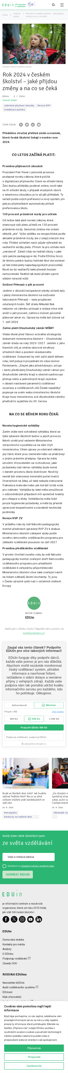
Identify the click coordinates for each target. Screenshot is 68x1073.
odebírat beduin (18, 874)
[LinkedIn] (38, 919)
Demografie (10, 813)
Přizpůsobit (34, 1057)
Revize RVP (44, 105)
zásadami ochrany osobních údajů (37, 866)
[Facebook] (5, 919)
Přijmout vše (34, 1048)
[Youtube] (30, 919)
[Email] (39, 125)
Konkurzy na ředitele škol (18, 817)
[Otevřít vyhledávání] (53, 5)
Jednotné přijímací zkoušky (19, 105)
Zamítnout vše (34, 1066)
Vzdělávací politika (14, 110)
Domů (5, 15)
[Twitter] (14, 919)
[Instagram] (22, 919)
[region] (34, 1037)
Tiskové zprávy (16, 15)
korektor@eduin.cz (34, 633)
